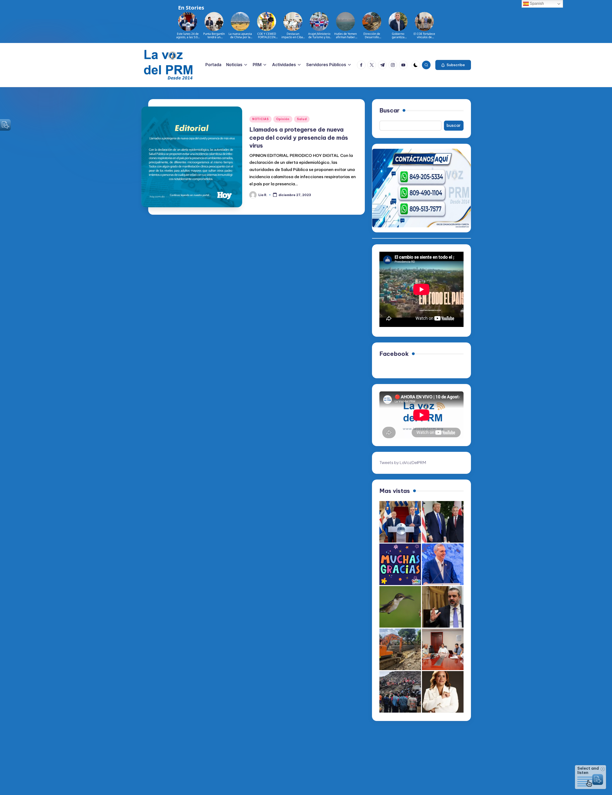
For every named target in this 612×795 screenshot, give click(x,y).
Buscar (389, 110)
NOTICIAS (260, 119)
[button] (453, 65)
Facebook (394, 353)
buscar (454, 125)
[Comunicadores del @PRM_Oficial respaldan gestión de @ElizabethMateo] (443, 692)
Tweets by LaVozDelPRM (402, 462)
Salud (302, 119)
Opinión (283, 119)
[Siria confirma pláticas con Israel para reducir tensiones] (443, 607)
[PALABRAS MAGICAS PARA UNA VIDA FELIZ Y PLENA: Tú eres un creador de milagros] (400, 564)
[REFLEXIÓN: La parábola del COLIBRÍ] (400, 607)
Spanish (536, 3)
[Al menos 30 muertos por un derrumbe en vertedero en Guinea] (400, 692)
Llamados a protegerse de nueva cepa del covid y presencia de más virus (298, 137)
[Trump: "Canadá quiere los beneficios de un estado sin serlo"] (443, 522)
